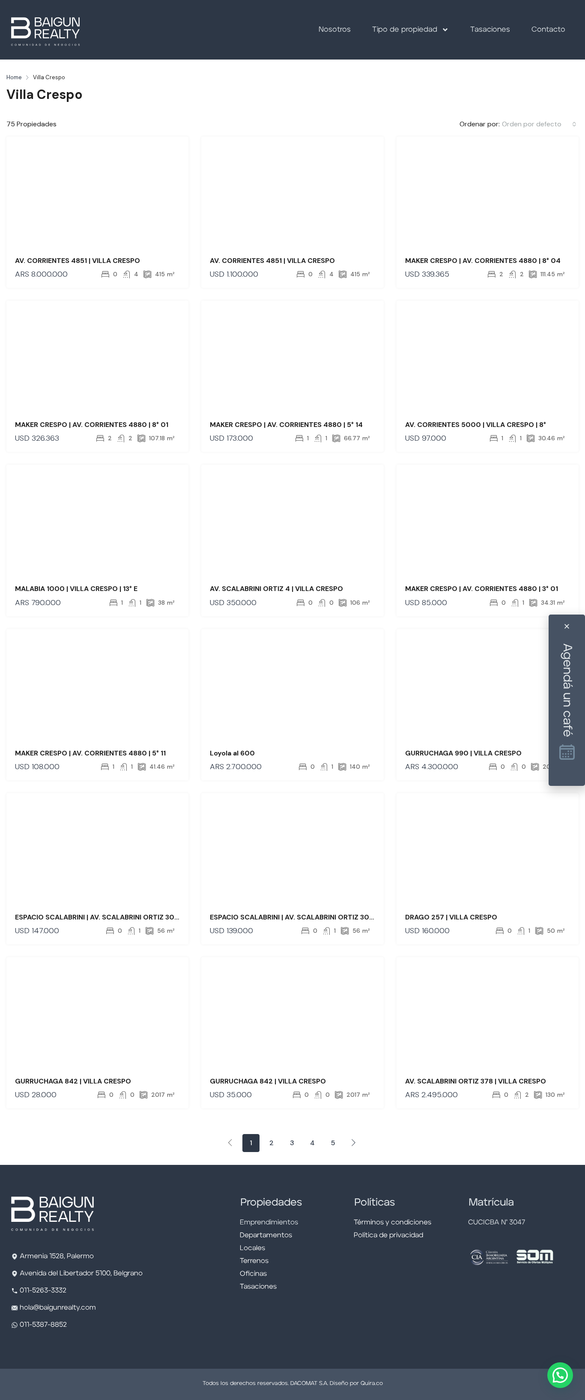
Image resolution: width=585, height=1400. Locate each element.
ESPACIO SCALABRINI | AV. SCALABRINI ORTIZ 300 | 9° (103, 917)
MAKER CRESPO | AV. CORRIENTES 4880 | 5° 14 (286, 424)
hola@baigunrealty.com (58, 1307)
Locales (252, 1248)
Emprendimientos (269, 1222)
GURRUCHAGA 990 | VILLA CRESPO (463, 753)
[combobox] (539, 124)
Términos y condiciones (392, 1222)
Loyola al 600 (232, 753)
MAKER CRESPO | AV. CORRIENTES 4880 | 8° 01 (91, 424)
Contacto (548, 29)
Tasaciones (490, 29)
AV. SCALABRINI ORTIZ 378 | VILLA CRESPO (475, 1081)
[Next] (353, 1142)
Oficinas (253, 1274)
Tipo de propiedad (404, 29)
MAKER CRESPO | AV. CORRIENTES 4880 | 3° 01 (481, 588)
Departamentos (266, 1235)
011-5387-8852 (42, 1325)
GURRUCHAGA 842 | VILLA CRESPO (73, 1081)
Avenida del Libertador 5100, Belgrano (81, 1273)
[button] (560, 1375)
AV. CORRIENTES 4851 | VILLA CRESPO (77, 260)
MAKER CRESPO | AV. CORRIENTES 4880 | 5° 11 (90, 753)
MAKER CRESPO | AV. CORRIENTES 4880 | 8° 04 (483, 260)
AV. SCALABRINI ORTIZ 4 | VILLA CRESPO (276, 588)
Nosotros (335, 29)
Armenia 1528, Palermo (57, 1256)
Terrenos (254, 1261)
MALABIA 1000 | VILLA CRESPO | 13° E (76, 588)
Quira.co (372, 1383)
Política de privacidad (388, 1235)
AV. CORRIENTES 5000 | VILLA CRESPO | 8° (475, 424)
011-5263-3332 (43, 1290)
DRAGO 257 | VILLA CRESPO (451, 917)
